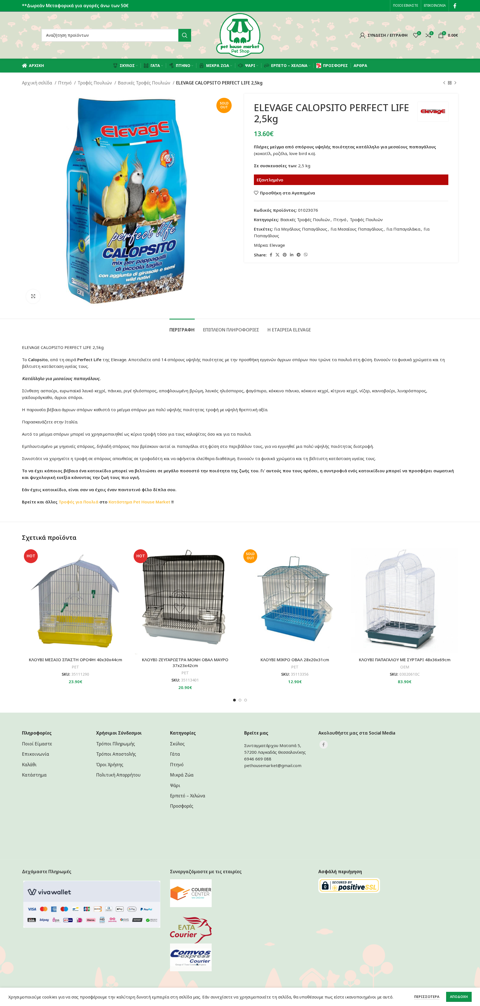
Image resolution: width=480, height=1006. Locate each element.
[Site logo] (240, 35)
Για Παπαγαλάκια (403, 229)
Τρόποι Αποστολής (116, 754)
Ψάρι (175, 785)
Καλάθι (29, 765)
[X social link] (277, 254)
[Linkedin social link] (291, 254)
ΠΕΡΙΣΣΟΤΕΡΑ (426, 996)
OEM (404, 667)
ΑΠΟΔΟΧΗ (459, 996)
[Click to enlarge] (33, 296)
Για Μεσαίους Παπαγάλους (357, 229)
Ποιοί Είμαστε (37, 744)
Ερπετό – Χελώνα (187, 796)
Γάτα (175, 754)
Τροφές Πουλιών (95, 83)
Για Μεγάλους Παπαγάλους (300, 229)
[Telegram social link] (298, 254)
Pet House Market (151, 502)
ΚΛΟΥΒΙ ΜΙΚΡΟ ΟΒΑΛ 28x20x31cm (295, 659)
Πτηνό (65, 83)
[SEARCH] (184, 35)
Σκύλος (177, 744)
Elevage (277, 245)
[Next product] (455, 83)
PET (75, 667)
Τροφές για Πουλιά (78, 502)
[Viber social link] (305, 254)
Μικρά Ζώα (182, 775)
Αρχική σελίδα (37, 83)
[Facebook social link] (455, 6)
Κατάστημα (120, 502)
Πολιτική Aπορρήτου (118, 775)
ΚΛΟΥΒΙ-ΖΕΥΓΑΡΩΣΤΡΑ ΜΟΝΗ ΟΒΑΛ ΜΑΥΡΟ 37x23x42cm (185, 662)
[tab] (182, 327)
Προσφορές (181, 806)
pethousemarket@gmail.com (272, 765)
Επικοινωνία (35, 754)
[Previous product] (444, 83)
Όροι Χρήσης (109, 765)
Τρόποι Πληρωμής (115, 744)
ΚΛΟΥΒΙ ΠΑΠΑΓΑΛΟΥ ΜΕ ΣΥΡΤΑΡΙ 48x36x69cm (405, 659)
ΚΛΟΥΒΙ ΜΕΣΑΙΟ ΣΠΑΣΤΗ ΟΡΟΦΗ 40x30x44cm (75, 659)
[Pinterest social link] (284, 254)
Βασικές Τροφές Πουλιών (144, 83)
